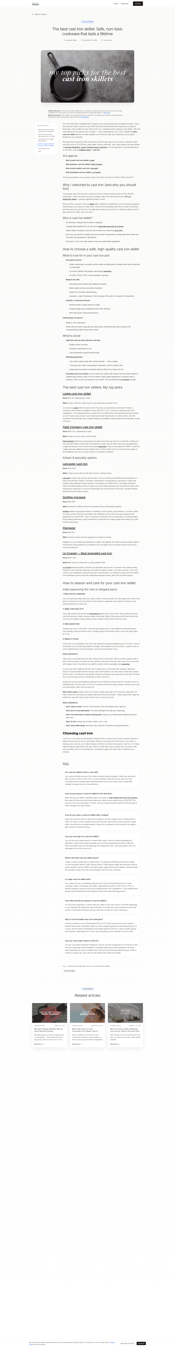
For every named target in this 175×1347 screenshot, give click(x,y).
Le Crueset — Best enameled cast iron (87, 553)
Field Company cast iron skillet (82, 427)
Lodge (91, 160)
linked (92, 204)
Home (116, 4)
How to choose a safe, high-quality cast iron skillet (46, 135)
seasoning (107, 271)
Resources (125, 4)
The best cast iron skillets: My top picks (46, 140)
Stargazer (69, 528)
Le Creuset (96, 172)
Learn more (106, 112)
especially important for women (110, 226)
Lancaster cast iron (75, 464)
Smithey (66, 511)
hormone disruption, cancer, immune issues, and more (86, 147)
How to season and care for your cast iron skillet (46, 144)
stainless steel (84, 150)
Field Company (96, 164)
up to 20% (119, 230)
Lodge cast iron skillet (77, 393)
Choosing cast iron (44, 148)
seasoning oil (95, 614)
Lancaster (94, 168)
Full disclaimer (84, 117)
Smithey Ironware (74, 497)
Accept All (141, 1343)
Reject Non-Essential (127, 1343)
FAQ (39, 151)
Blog (64, 966)
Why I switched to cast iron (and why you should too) (46, 130)
